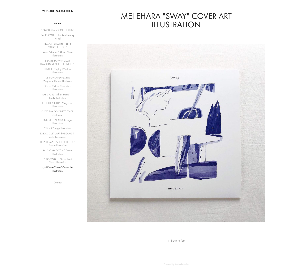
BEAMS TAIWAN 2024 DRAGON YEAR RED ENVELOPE (57, 62)
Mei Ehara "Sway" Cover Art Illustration (57, 169)
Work (57, 23)
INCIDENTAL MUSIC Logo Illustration (57, 121)
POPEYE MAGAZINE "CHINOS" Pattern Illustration (57, 143)
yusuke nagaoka (57, 11)
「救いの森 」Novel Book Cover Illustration (57, 160)
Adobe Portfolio (182, 264)
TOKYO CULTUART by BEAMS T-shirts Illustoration (57, 135)
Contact (58, 182)
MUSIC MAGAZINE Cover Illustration (57, 152)
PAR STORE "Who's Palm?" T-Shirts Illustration (57, 96)
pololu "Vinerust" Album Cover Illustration (57, 54)
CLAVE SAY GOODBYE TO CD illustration (57, 113)
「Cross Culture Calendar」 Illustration (57, 87)
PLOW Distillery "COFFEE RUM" (57, 30)
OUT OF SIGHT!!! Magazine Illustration (57, 104)
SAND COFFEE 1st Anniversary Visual (57, 37)
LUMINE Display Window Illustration (57, 70)
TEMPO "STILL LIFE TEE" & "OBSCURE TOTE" (57, 45)
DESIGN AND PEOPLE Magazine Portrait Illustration (57, 79)
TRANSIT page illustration (57, 128)
